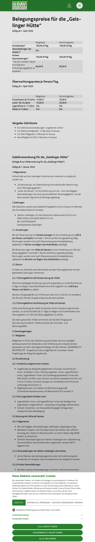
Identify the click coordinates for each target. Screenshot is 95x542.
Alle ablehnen (47, 539)
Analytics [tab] (18, 502)
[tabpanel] (47, 514)
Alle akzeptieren (47, 526)
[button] (47, 514)
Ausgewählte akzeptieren (47, 533)
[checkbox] (47, 510)
